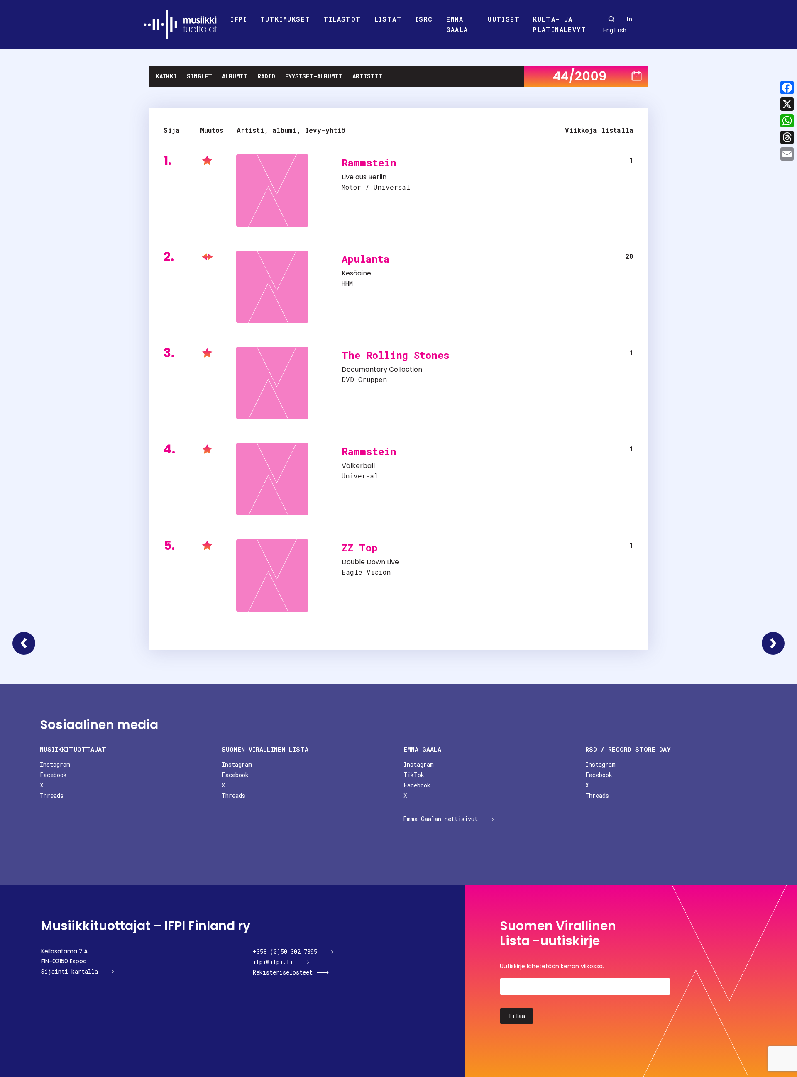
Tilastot (342, 19)
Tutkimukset (285, 19)
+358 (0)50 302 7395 (285, 951)
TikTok (413, 775)
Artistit (367, 76)
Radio (266, 76)
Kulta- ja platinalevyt (559, 24)
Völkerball (358, 465)
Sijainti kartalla (69, 971)
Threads (52, 795)
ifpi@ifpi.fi (273, 962)
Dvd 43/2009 (23, 643)
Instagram (55, 764)
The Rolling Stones (396, 355)
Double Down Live (370, 562)
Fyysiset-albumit (313, 76)
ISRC (424, 19)
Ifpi (238, 19)
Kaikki (166, 76)
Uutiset (504, 19)
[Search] (611, 19)
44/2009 (579, 76)
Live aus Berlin (364, 177)
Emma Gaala (457, 24)
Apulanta (365, 259)
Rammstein (369, 162)
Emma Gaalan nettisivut (440, 819)
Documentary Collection (382, 369)
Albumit (234, 76)
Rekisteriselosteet (283, 972)
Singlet (199, 76)
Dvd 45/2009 (773, 643)
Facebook (53, 775)
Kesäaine (356, 273)
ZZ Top (360, 547)
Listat (388, 19)
